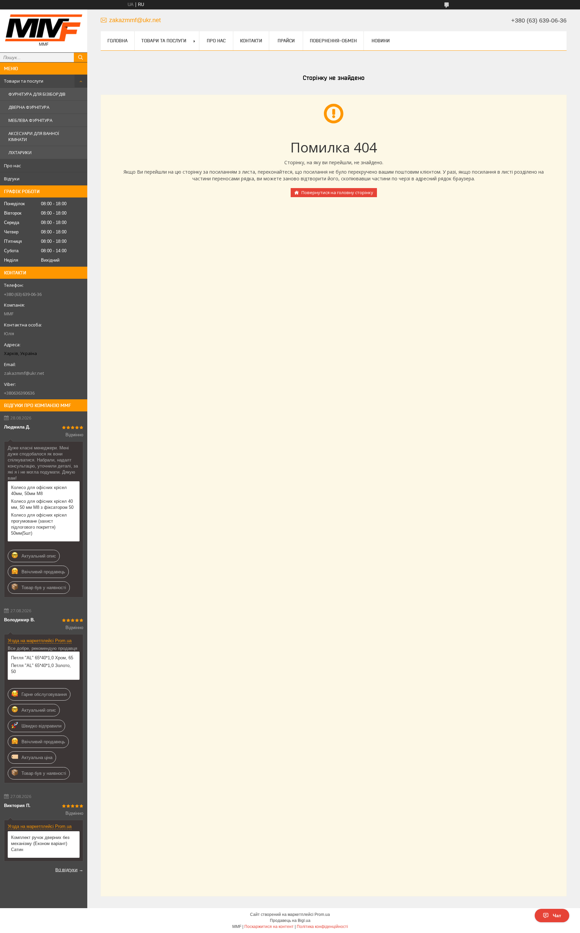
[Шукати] (80, 57)
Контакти (251, 40)
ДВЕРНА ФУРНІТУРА (28, 107)
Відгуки (11, 179)
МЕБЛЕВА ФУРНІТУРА (30, 120)
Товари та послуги (23, 81)
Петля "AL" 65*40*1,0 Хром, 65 (42, 657)
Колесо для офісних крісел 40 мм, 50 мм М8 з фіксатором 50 (42, 504)
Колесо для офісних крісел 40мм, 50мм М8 (39, 490)
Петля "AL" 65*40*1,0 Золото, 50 (41, 668)
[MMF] (43, 27)
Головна (117, 40)
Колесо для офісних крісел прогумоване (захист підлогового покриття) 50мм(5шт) (39, 524)
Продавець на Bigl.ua (290, 920)
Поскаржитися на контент (269, 926)
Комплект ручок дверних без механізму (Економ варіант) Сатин (40, 843)
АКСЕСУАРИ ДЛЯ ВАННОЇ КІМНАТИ (33, 136)
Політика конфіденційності (322, 926)
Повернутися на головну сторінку (337, 192)
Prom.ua (322, 914)
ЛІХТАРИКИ (20, 152)
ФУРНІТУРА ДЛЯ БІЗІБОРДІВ (36, 94)
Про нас (12, 166)
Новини (381, 40)
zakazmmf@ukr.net (24, 373)
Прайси (286, 40)
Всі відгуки (66, 870)
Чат (557, 915)
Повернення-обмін (333, 40)
